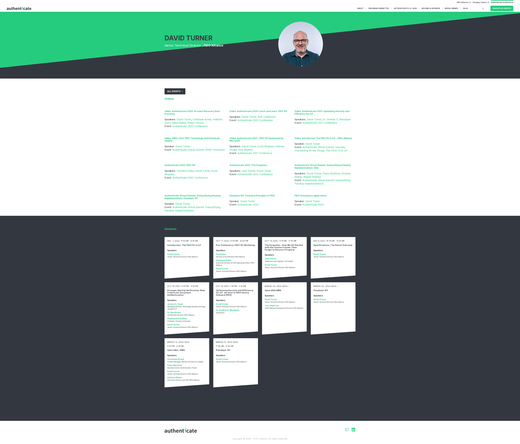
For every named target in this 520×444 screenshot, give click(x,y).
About (360, 8)
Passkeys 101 (320, 290)
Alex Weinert (245, 149)
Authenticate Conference (502, 2)
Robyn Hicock (195, 122)
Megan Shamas (312, 176)
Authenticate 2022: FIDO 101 (180, 165)
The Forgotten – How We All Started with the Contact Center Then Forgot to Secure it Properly (284, 247)
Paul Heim (221, 254)
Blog (465, 8)
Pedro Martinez (331, 173)
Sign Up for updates (502, 8)
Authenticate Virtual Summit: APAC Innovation (198, 149)
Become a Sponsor (431, 8)
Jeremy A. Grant (175, 304)
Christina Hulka (185, 170)
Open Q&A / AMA (176, 350)
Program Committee (378, 8)
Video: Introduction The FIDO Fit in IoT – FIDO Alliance (323, 138)
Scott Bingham (266, 146)
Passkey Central (480, 2)
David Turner (184, 119)
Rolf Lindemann (267, 116)
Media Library (451, 8)
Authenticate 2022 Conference (190, 177)
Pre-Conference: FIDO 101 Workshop (235, 245)
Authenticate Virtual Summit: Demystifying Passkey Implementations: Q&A (323, 166)
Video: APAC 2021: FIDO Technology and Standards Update (192, 139)
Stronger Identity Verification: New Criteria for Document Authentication (186, 292)
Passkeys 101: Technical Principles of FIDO (252, 195)
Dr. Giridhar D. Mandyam (337, 119)
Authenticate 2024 (248, 204)
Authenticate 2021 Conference (319, 122)
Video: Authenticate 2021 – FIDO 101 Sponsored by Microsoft (257, 139)
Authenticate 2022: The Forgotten (248, 165)
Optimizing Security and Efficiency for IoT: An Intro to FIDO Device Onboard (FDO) (234, 292)
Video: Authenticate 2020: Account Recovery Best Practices (192, 112)
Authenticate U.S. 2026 (405, 8)
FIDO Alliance (463, 2)
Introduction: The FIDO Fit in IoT (184, 245)
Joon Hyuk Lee (272, 305)
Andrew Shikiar (174, 377)
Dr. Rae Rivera (174, 312)
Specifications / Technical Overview (332, 245)
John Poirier (248, 170)
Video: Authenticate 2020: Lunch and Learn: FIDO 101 (258, 111)
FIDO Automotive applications (311, 195)
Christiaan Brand (202, 119)
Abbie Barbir (179, 122)
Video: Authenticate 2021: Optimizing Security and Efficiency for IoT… (322, 112)
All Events (174, 91)
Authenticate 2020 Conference (190, 126)
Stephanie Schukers (177, 318)
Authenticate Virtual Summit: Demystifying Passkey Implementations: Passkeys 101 (193, 197)
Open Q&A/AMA (273, 290)
